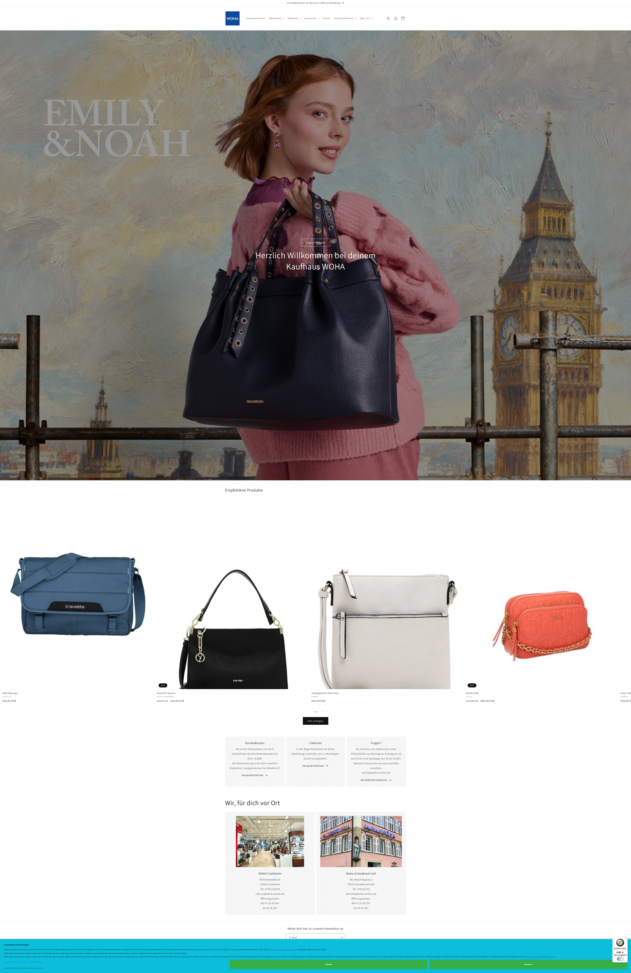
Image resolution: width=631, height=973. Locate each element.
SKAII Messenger (10, 693)
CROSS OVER (472, 693)
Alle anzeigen (315, 720)
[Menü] (626, 939)
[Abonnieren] (341, 937)
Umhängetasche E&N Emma (325, 693)
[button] (276, 18)
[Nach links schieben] (308, 711)
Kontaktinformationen (374, 780)
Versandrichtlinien (253, 775)
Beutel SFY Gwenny (166, 693)
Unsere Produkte (315, 242)
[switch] (620, 959)
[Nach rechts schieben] (322, 711)
